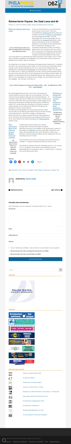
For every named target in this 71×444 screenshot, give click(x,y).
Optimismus (46, 33)
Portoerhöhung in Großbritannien (31, 405)
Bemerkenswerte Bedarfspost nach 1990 (33, 410)
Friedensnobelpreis (44, 119)
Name (11, 229)
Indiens (44, 100)
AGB (46, 441)
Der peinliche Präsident (29, 378)
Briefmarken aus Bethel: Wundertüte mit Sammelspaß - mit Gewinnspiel (41, 391)
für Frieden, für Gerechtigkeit (53, 34)
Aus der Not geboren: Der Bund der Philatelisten (35, 415)
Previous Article (17, 190)
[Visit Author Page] (11, 180)
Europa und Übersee (37, 25)
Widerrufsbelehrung (54, 441)
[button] (4, 440)
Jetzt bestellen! (37, 87)
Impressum (8, 441)
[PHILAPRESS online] (35, 4)
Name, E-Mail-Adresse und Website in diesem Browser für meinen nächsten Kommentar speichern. (35, 248)
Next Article (55, 190)
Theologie (53, 170)
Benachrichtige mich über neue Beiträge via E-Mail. (26, 254)
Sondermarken (46, 170)
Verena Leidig (26, 25)
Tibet (57, 170)
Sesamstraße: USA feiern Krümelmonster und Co (35, 396)
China (20, 170)
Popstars (14, 79)
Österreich (32, 130)
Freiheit (40, 36)
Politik (36, 170)
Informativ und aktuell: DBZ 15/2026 (32, 373)
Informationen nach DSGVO (36, 441)
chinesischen (46, 40)
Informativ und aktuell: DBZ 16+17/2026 (33, 387)
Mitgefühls (32, 70)
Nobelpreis (31, 170)
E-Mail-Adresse (13, 235)
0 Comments (49, 25)
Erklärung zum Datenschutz (20, 441)
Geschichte (25, 170)
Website (11, 241)
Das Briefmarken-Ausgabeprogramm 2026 (33, 401)
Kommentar (12, 209)
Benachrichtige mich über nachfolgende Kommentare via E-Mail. (30, 251)
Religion (40, 170)
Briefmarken (15, 170)
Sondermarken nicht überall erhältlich (32, 382)
